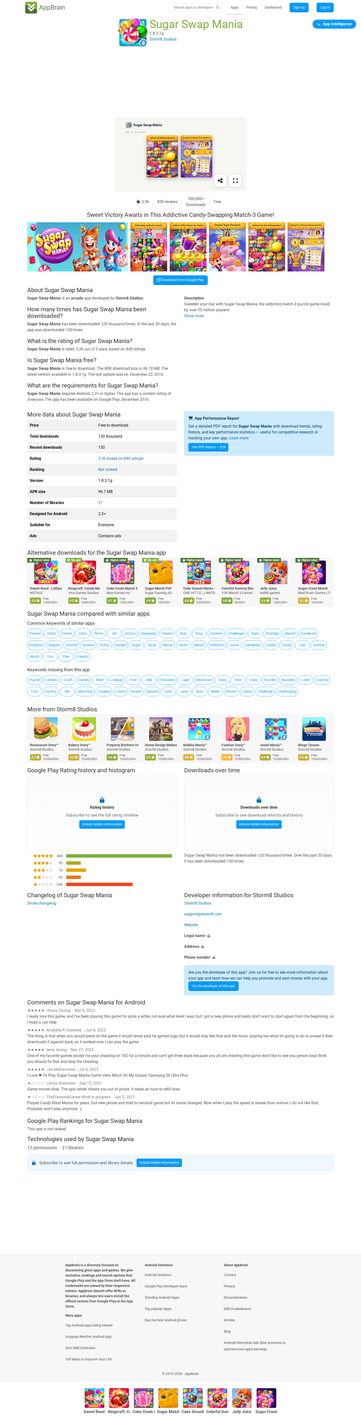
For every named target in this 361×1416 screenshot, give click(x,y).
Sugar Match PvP (158, 588)
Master (290, 633)
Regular (54, 645)
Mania (168, 645)
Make (215, 691)
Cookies (104, 691)
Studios (88, 645)
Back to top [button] (349, 1371)
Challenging (287, 691)
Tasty (222, 680)
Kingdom (36, 645)
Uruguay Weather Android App (88, 1337)
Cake (185, 680)
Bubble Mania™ (195, 745)
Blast (100, 680)
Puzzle (35, 680)
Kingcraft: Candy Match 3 (84, 588)
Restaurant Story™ (44, 745)
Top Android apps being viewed (88, 1325)
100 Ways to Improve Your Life (88, 1359)
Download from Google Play (182, 280)
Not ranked (107, 469)
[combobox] (193, 7)
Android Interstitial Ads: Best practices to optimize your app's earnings (255, 1346)
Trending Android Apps (162, 1297)
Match (199, 645)
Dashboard (273, 7)
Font (34, 691)
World (34, 656)
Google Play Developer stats (166, 1286)
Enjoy (254, 680)
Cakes (247, 691)
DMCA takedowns (237, 1309)
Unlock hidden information (102, 824)
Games (84, 680)
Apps (234, 7)
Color (168, 691)
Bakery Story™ (79, 745)
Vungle (120, 645)
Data (82, 633)
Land (184, 691)
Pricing (251, 7)
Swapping (148, 633)
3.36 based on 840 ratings (120, 458)
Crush (68, 680)
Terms (98, 633)
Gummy (319, 645)
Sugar (136, 645)
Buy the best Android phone (166, 1320)
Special (152, 691)
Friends (82, 656)
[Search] (218, 7)
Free (133, 680)
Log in (325, 7)
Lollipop (117, 680)
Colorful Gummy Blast (237, 588)
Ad (114, 633)
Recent (231, 691)
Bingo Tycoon (308, 745)
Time (238, 680)
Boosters (288, 680)
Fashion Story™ (233, 745)
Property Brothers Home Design (123, 745)
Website (191, 925)
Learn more (239, 438)
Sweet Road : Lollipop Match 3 (46, 588)
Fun (50, 656)
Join (302, 645)
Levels (271, 645)
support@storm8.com (203, 914)
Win (67, 691)
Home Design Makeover (161, 745)
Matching (85, 691)
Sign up (299, 7)
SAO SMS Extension (80, 1348)
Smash (136, 691)
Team (255, 633)
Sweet (183, 645)
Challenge (265, 691)
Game (234, 645)
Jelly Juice (268, 588)
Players (167, 633)
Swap (152, 645)
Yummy (51, 691)
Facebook (308, 633)
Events (67, 633)
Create (120, 691)
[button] (259, 936)
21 (100, 502)
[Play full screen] (235, 180)
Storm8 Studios (76, 709)
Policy (104, 645)
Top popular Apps (158, 1309)
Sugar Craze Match (313, 588)
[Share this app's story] (220, 180)
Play (66, 656)
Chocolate (167, 680)
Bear (183, 633)
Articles (229, 1320)
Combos (216, 633)
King (199, 633)
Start (200, 691)
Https (51, 633)
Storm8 (71, 645)
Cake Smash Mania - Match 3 (199, 588)
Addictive (217, 645)
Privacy (35, 633)
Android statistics (158, 1275)
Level (306, 680)
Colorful (322, 680)
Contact (230, 1275)
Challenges (236, 633)
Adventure (204, 680)
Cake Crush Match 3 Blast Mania (123, 588)
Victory (130, 633)
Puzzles (270, 680)
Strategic (272, 633)
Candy (287, 645)
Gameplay (252, 645)
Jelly (148, 680)
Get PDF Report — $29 (209, 447)
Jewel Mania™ (271, 745)
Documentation (235, 1297)
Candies (51, 680)
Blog (227, 1331)
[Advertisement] (174, 82)
